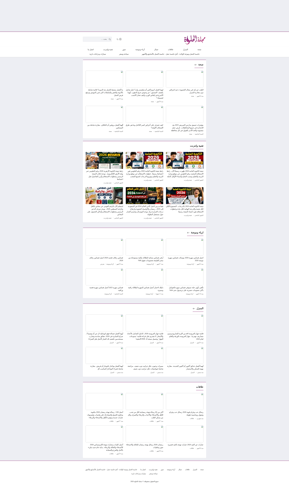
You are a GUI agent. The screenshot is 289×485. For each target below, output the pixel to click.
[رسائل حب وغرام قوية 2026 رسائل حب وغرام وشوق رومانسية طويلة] (184, 408)
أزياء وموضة (190, 264)
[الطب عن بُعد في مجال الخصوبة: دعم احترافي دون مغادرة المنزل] (184, 87)
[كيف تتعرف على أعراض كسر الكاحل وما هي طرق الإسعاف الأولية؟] (144, 121)
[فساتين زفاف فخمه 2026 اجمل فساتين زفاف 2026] (104, 252)
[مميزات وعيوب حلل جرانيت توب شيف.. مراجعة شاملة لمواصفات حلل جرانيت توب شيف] (144, 360)
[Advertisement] (221, 16)
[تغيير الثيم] (119, 39)
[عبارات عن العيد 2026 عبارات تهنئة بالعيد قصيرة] (184, 440)
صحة (200, 64)
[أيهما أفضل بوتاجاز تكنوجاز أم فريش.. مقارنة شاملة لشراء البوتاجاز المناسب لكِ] (104, 360)
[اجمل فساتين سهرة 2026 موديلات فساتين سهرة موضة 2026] (184, 252)
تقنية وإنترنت (188, 180)
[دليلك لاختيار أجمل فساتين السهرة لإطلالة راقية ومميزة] (144, 281)
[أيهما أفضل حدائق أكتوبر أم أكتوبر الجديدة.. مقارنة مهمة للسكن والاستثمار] (184, 360)
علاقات (192, 418)
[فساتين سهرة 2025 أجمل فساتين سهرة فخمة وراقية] (104, 281)
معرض (102, 264)
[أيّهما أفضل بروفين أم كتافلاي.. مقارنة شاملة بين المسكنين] (104, 121)
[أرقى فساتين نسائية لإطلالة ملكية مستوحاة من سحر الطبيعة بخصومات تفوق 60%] (144, 252)
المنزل (200, 308)
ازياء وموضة (197, 232)
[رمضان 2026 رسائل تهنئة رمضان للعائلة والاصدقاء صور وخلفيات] (144, 440)
